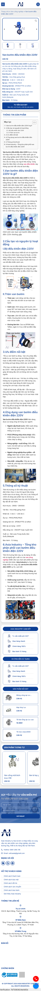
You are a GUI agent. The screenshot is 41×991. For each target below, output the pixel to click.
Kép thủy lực (21, 707)
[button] (4, 29)
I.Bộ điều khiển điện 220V (16, 130)
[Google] (8, 863)
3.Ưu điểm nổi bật (12, 135)
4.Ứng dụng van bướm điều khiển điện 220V (19, 138)
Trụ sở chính (20, 909)
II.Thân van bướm (14, 132)
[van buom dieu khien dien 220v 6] (20, 29)
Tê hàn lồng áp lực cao (25, 720)
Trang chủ (5, 11)
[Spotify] (12, 863)
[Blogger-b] (3, 863)
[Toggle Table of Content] (33, 122)
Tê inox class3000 (23, 732)
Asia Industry (6, 841)
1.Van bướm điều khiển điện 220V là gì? (18, 125)
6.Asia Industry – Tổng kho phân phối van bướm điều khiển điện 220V (20, 146)
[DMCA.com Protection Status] (22, 977)
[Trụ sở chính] (20, 905)
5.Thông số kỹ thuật (13, 142)
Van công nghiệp (17, 11)
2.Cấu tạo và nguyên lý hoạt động (17, 128)
